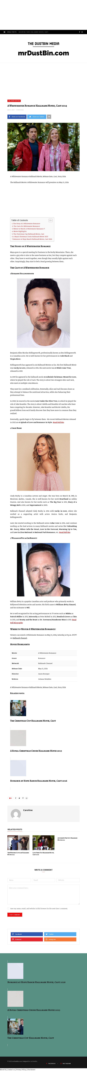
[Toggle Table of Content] (49, 220)
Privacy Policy (21, 1070)
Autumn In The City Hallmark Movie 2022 (67, 839)
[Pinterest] (23, 798)
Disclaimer (31, 1070)
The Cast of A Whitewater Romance (26, 226)
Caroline (27, 810)
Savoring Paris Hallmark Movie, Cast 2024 (35, 32)
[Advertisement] (43, 15)
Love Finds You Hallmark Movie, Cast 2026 (43, 854)
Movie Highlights (20, 231)
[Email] (26, 798)
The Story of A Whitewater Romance (26, 223)
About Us (3, 1070)
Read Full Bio (58, 422)
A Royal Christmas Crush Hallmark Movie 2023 (30, 236)
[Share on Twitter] (19, 798)
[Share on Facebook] (15, 798)
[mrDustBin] (43, 48)
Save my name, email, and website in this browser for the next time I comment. (39, 908)
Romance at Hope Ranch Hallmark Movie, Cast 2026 (32, 239)
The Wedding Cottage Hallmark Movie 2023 (18, 854)
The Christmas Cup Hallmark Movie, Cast (28, 234)
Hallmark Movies (14, 101)
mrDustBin (34, 1061)
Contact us (11, 1070)
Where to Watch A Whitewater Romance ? (29, 229)
